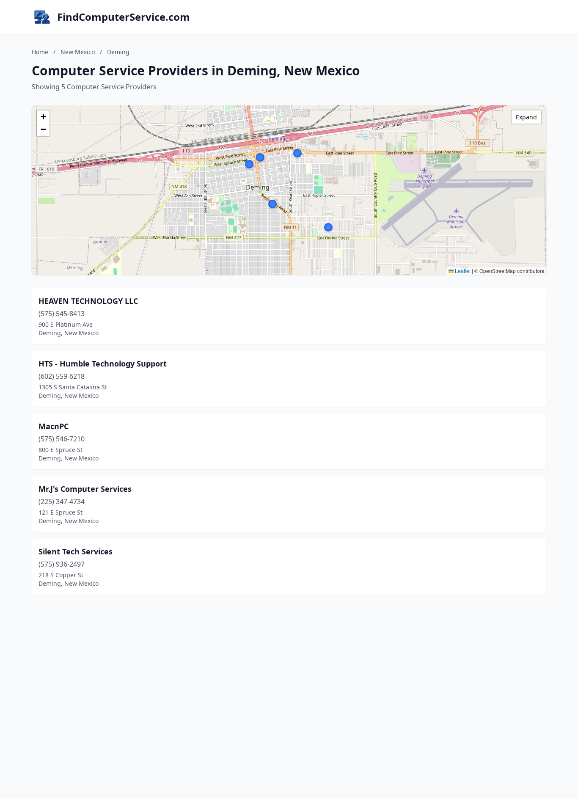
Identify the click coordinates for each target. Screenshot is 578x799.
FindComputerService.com (123, 17)
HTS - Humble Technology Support (103, 363)
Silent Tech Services (76, 551)
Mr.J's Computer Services (85, 489)
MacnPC (54, 426)
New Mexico (78, 52)
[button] (272, 204)
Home (40, 52)
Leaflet (462, 270)
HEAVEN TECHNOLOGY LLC (88, 301)
